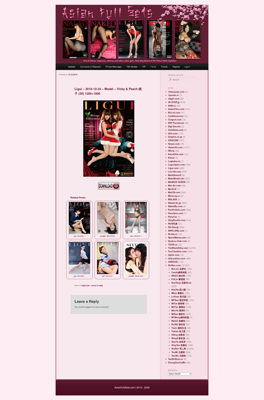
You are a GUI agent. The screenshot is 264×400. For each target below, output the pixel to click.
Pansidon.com (175, 213)
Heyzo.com (174, 143)
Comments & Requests (90, 66)
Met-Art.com (174, 185)
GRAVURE (173, 140)
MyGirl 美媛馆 (178, 320)
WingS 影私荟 (178, 338)
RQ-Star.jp (173, 227)
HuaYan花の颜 (178, 289)
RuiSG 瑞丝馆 (178, 324)
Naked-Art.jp (174, 202)
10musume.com (176, 91)
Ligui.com (85, 285)
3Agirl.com (173, 98)
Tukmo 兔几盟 (178, 331)
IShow (171, 150)
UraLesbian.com (176, 258)
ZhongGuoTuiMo (177, 362)
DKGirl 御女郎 (178, 275)
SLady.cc (173, 233)
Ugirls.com (173, 254)
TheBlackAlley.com (178, 247)
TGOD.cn (173, 244)
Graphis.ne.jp (175, 136)
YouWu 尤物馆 (178, 355)
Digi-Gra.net (174, 126)
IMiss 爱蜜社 (177, 293)
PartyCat (172, 216)
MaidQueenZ (174, 175)
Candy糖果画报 (179, 272)
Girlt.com (173, 133)
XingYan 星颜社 (179, 345)
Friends (164, 66)
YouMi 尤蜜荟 (178, 352)
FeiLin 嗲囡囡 (178, 279)
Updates (71, 66)
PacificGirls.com (176, 209)
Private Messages (114, 66)
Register (176, 66)
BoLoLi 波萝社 (178, 268)
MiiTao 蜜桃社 (178, 306)
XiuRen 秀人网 (178, 348)
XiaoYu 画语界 (178, 341)
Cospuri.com (174, 119)
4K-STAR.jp (174, 102)
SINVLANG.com (176, 230)
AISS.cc (172, 105)
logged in (89, 307)
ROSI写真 (173, 223)
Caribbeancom (175, 116)
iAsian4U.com (175, 147)
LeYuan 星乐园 (178, 296)
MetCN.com (174, 192)
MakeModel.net (176, 178)
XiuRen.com (174, 265)
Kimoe (171, 157)
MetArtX (172, 188)
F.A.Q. (153, 66)
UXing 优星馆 (178, 334)
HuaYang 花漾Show (181, 282)
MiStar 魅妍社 (178, 313)
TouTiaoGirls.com (177, 251)
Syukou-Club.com (177, 241)
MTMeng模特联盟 (180, 317)
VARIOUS (173, 261)
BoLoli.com (174, 112)
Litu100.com (174, 171)
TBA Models (132, 66)
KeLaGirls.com (175, 154)
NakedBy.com (175, 206)
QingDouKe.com (176, 220)
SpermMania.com (177, 237)
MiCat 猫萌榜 (177, 303)
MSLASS (172, 199)
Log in (187, 66)
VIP (144, 66)
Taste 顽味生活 (178, 327)
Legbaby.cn (174, 161)
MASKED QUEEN (176, 181)
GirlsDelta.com (175, 129)
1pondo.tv (173, 95)
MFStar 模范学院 (179, 300)
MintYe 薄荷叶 (178, 310)
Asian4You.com (176, 108)
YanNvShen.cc (175, 358)
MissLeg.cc (174, 195)
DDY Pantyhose (176, 122)
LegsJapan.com (176, 164)
